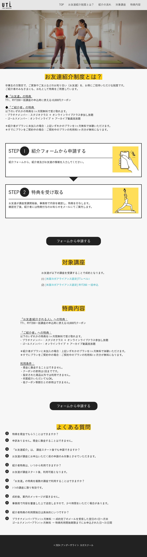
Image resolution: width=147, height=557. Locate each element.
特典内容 (135, 4)
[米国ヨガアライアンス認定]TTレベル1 (67, 278)
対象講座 (121, 4)
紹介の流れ (104, 4)
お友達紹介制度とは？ (81, 4)
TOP (61, 4)
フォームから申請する (74, 241)
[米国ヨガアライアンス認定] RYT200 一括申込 (71, 285)
